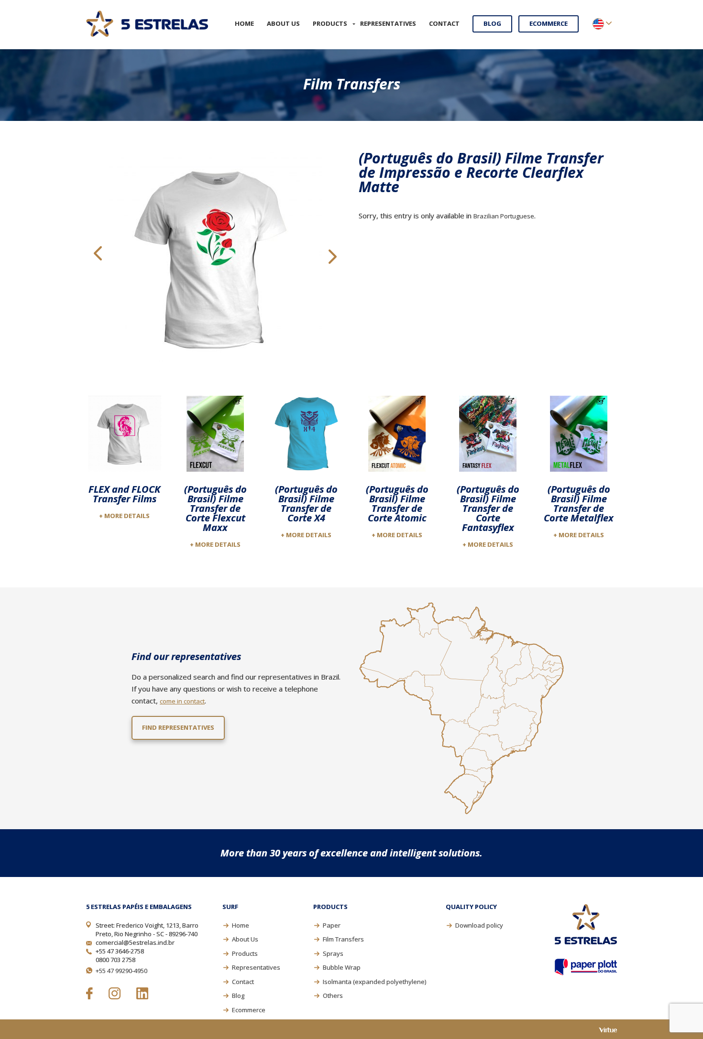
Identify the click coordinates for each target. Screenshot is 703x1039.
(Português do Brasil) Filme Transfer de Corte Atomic (397, 503)
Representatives (388, 23)
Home (244, 23)
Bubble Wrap (342, 967)
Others (333, 995)
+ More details (124, 515)
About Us (283, 23)
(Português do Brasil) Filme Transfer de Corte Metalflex (579, 503)
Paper (332, 925)
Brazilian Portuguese (503, 216)
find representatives (178, 727)
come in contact (182, 701)
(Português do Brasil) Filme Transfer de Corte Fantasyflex (488, 508)
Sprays (333, 953)
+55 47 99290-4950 (121, 970)
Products (330, 23)
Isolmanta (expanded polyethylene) (374, 981)
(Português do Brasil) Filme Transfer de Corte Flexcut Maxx (215, 508)
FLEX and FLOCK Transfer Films (124, 494)
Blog (492, 23)
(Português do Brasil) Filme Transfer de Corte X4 (306, 503)
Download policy (479, 925)
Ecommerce (548, 23)
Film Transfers (343, 939)
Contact (444, 23)
